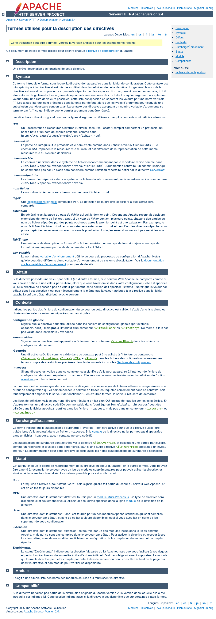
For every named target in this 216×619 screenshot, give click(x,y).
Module (131, 500)
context (97, 431)
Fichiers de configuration (190, 72)
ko (159, 34)
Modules (133, 8)
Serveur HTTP (27, 19)
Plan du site (184, 8)
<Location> (49, 358)
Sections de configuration (134, 362)
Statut (179, 51)
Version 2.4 (68, 19)
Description (182, 28)
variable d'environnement (57, 256)
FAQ (158, 8)
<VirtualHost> (105, 328)
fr (146, 34)
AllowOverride (104, 443)
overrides (27, 379)
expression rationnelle (42, 201)
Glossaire (169, 8)
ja (153, 34)
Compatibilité (183, 61)
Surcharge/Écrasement (190, 47)
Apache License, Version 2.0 (41, 611)
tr (166, 34)
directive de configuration (102, 50)
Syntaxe (181, 32)
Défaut (180, 37)
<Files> (66, 358)
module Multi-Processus (113, 497)
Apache (11, 19)
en (133, 34)
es (140, 34)
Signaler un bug (203, 8)
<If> (76, 358)
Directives (147, 8)
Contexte (181, 42)
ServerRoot (157, 169)
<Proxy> (91, 358)
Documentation (49, 19)
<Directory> (130, 328)
